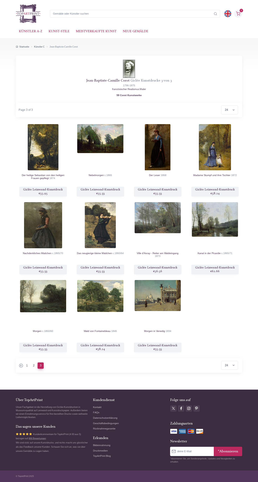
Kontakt (97, 407)
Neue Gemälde (135, 31)
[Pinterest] (196, 408)
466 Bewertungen (37, 438)
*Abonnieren (228, 451)
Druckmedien (100, 450)
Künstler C (39, 46)
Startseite (24, 46)
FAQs (96, 412)
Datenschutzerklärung (105, 417)
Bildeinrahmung (101, 445)
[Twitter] (173, 408)
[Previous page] (21, 365)
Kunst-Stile (59, 31)
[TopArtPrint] (28, 13)
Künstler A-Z (30, 31)
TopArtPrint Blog (102, 455)
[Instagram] (189, 408)
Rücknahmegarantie (104, 428)
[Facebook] (181, 408)
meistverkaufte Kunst (96, 31)
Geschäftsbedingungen (106, 423)
